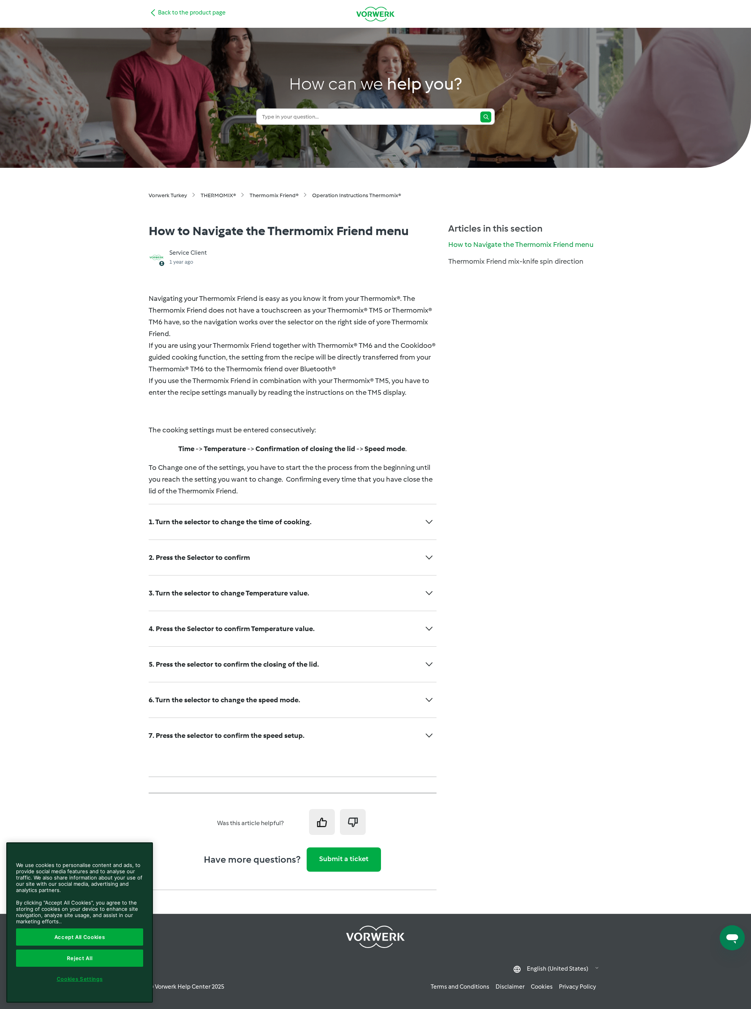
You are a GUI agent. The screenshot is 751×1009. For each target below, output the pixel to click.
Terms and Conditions (460, 986)
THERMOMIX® (218, 195)
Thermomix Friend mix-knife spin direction (516, 261)
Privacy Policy (577, 986)
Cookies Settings (80, 979)
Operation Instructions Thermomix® (356, 195)
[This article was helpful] (322, 822)
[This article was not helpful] (353, 822)
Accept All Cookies (79, 937)
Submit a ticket (343, 858)
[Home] (375, 14)
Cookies (542, 986)
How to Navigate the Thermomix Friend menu (520, 244)
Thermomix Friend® (274, 195)
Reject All (80, 958)
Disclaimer (510, 986)
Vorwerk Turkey (168, 195)
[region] (79, 922)
